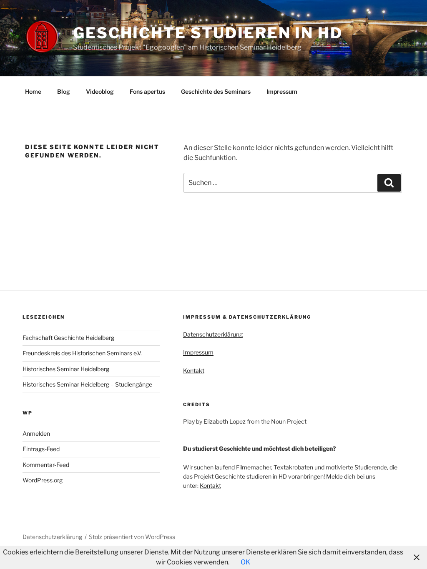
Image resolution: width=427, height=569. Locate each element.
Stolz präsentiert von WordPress (132, 536)
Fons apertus (147, 91)
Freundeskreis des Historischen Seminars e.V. (82, 353)
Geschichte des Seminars (216, 91)
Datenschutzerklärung (213, 334)
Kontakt (193, 370)
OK (245, 562)
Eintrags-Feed (41, 448)
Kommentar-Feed (46, 464)
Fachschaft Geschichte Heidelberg (68, 337)
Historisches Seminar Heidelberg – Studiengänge (87, 384)
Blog (63, 91)
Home (33, 91)
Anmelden (36, 433)
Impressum (281, 91)
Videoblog (100, 91)
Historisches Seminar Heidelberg (66, 368)
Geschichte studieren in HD (208, 33)
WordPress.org (43, 480)
